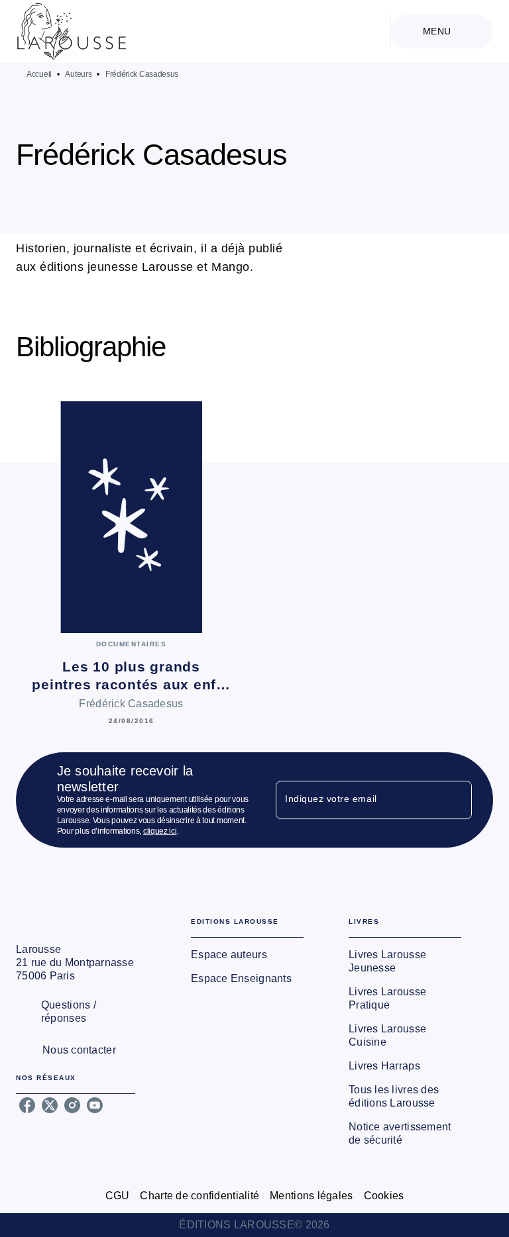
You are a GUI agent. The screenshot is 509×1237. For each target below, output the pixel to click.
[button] (273, 196)
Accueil (39, 74)
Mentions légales (311, 1195)
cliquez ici (160, 831)
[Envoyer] (456, 800)
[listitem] (27, 1105)
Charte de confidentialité (199, 1195)
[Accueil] (71, 31)
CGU (117, 1195)
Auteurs (78, 74)
